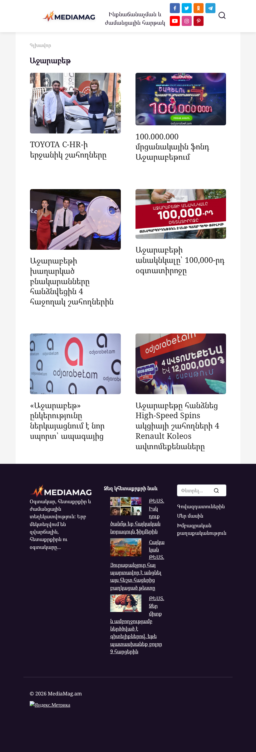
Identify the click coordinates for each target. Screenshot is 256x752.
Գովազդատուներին (201, 506)
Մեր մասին (190, 515)
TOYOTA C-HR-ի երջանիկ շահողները (68, 149)
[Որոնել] (216, 490)
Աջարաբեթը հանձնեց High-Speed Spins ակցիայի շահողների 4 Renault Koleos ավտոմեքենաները (177, 425)
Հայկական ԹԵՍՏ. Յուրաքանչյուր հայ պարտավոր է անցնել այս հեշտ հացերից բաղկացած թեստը (137, 565)
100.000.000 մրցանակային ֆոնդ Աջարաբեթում (172, 146)
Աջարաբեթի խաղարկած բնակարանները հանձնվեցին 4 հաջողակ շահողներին (72, 281)
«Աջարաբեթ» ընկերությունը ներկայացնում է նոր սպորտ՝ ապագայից (67, 420)
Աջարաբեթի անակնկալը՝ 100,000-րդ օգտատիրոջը (179, 259)
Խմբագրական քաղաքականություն (201, 529)
